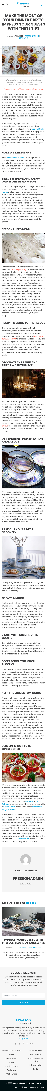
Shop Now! (23, 1038)
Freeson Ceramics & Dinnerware (26, 1083)
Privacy (18, 1087)
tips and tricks (38, 129)
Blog (31, 903)
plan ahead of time (15, 157)
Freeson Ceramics (21, 839)
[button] (3, 4)
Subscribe (23, 1002)
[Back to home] (23, 4)
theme (5, 192)
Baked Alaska (9, 806)
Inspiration (23, 38)
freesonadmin (32, 36)
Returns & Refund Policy (35, 1060)
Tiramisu (29, 801)
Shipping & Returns (37, 1087)
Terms (25, 1087)
